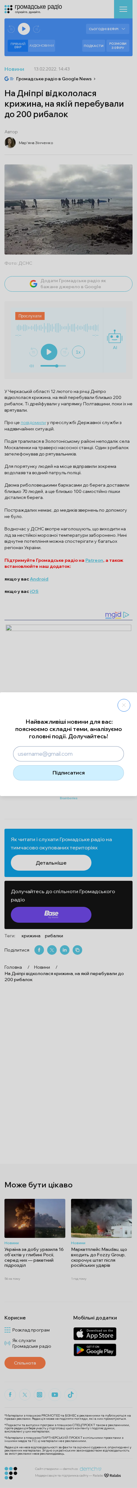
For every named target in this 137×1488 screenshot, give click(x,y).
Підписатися (69, 772)
